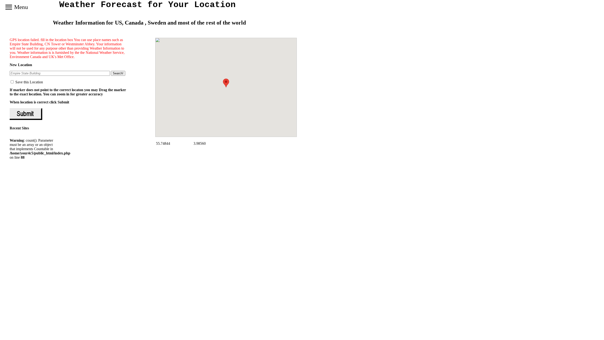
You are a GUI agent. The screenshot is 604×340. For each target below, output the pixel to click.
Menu (16, 7)
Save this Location (28, 82)
